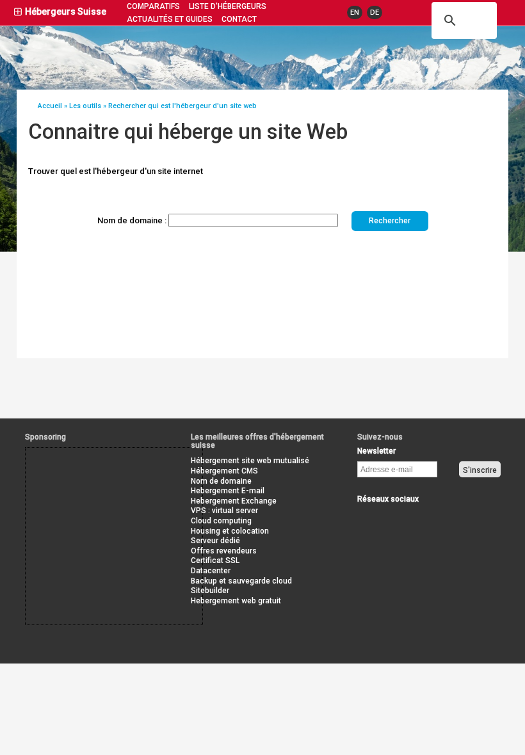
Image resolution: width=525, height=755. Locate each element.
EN (354, 12)
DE (374, 12)
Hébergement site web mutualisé (250, 460)
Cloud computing (221, 520)
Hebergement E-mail (227, 490)
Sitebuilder (210, 590)
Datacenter (210, 570)
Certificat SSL (215, 560)
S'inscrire (480, 470)
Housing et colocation (230, 531)
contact (239, 19)
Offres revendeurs (224, 550)
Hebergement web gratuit (236, 600)
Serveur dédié (215, 540)
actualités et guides (170, 19)
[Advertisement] (83, 476)
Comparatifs (153, 6)
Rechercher (389, 220)
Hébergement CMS (224, 470)
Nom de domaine (221, 481)
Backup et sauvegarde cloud (241, 580)
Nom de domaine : (131, 220)
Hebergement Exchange (234, 501)
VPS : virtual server (224, 510)
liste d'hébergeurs (227, 6)
